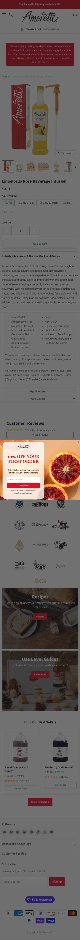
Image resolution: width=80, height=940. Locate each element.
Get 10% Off (23, 486)
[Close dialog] (78, 442)
